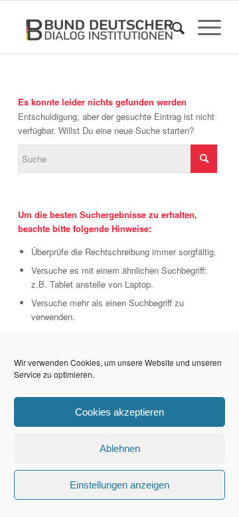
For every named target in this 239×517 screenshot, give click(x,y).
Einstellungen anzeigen (119, 484)
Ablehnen (120, 448)
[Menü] (203, 27)
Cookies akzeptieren (119, 412)
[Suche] (172, 27)
